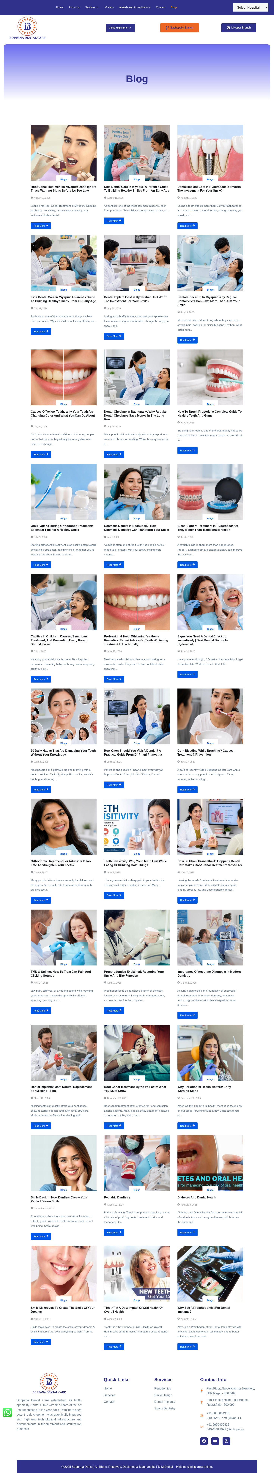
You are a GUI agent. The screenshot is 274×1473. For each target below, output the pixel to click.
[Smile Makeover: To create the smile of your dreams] (64, 1274)
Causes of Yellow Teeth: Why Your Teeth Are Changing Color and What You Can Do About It (63, 415)
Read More (39, 225)
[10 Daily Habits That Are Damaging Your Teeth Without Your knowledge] (64, 716)
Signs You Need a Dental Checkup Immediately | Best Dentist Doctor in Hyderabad (202, 640)
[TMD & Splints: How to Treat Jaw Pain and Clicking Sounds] (64, 937)
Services (90, 7)
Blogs (174, 7)
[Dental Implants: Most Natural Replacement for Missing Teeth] (64, 1053)
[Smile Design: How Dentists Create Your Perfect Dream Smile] (64, 1163)
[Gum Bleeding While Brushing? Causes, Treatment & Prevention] (210, 716)
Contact (160, 7)
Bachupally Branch (181, 27)
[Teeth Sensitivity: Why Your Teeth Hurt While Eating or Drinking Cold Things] (137, 827)
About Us (74, 7)
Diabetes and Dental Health (196, 1197)
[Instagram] (226, 1441)
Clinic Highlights (118, 27)
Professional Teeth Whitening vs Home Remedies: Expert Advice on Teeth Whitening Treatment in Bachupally (136, 640)
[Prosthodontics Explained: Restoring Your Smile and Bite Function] (137, 937)
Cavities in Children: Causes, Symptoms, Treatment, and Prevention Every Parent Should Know (59, 640)
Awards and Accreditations (134, 7)
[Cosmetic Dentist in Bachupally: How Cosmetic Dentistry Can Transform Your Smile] (137, 492)
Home (59, 7)
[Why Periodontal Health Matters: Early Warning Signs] (210, 1053)
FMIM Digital (164, 1466)
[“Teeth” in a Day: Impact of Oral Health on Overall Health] (137, 1274)
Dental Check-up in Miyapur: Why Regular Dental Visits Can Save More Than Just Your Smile (208, 301)
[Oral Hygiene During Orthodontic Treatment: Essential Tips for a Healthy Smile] (64, 492)
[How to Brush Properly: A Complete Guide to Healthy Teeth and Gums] (210, 377)
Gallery (109, 7)
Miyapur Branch (241, 27)
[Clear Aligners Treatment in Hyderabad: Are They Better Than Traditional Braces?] (210, 492)
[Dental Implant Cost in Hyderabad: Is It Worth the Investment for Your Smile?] (210, 153)
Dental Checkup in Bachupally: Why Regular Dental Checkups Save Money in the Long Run (135, 415)
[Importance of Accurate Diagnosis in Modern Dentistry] (210, 937)
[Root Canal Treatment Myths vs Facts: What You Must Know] (137, 1053)
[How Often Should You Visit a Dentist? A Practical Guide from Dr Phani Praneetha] (137, 716)
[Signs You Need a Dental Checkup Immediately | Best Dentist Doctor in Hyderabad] (210, 602)
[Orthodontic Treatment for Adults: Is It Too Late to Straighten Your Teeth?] (64, 827)
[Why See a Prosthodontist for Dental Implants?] (210, 1274)
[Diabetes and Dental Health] (210, 1163)
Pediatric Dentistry (117, 1197)
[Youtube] (215, 1441)
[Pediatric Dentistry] (137, 1163)
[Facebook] (204, 1441)
